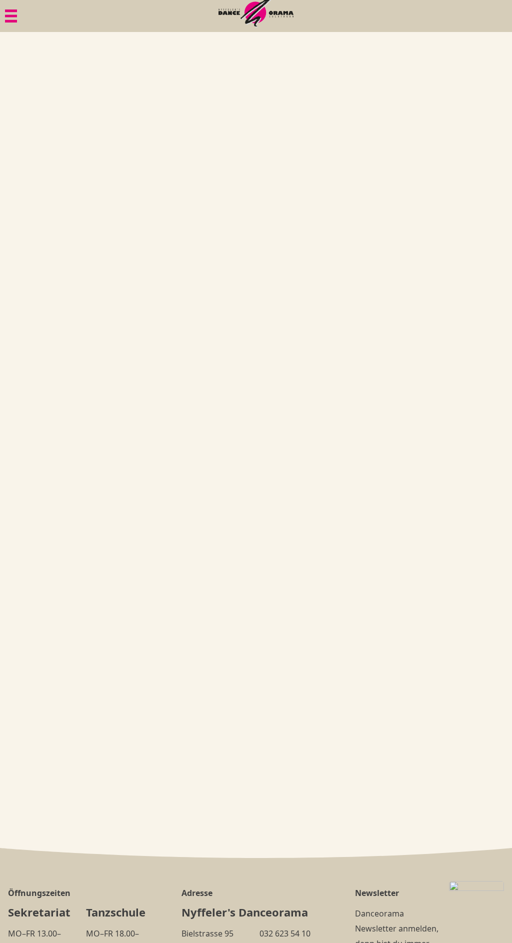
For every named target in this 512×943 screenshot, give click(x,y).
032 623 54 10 (285, 933)
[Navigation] (11, 16)
